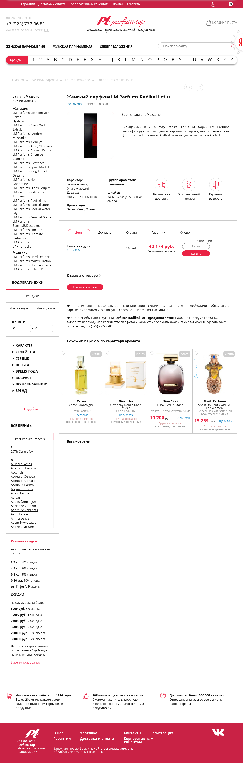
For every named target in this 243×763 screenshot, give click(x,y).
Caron (81, 401)
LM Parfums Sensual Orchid (32, 217)
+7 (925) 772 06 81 (25, 24)
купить (196, 253)
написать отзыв (96, 104)
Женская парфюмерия (25, 46)
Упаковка (88, 732)
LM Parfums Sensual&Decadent (26, 223)
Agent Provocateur (24, 522)
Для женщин (19, 308)
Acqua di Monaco (23, 481)
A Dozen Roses (21, 464)
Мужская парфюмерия (72, 46)
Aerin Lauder (20, 514)
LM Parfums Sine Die (27, 230)
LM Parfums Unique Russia (32, 265)
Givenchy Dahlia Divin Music (125, 406)
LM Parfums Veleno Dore (30, 269)
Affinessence (20, 518)
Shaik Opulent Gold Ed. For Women (214, 406)
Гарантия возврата (216, 196)
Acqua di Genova (23, 476)
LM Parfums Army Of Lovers (32, 146)
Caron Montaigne (81, 404)
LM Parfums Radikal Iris (29, 200)
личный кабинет (157, 310)
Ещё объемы (181, 418)
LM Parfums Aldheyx (27, 142)
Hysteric (18, 121)
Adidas (16, 497)
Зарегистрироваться (26, 662)
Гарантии (28, 4)
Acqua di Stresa (22, 489)
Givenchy (126, 401)
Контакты (133, 4)
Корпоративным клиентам (88, 4)
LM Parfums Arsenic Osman (32, 150)
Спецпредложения (116, 46)
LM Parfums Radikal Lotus (31, 205)
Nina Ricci (170, 401)
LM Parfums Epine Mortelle (32, 167)
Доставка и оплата (51, 4)
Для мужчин (46, 308)
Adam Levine (20, 493)
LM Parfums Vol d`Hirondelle (24, 244)
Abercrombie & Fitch (25, 468)
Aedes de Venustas (24, 510)
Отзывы (117, 4)
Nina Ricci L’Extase (170, 404)
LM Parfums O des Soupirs (31, 188)
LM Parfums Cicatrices (28, 163)
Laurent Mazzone (147, 114)
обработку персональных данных (78, 752)
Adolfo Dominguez (24, 502)
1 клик (196, 246)
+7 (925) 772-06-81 (100, 326)
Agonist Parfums (23, 527)
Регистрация (161, 732)
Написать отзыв (85, 287)
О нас (58, 732)
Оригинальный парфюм (189, 196)
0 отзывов (74, 104)
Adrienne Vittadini (24, 506)
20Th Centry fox (22, 451)
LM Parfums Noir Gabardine (25, 182)
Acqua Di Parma (22, 485)
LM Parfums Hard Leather (31, 257)
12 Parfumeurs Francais (28, 439)
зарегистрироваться (82, 310)
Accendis (17, 472)
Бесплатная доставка (161, 196)
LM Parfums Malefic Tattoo (32, 261)
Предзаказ (81, 415)
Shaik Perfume (215, 401)
